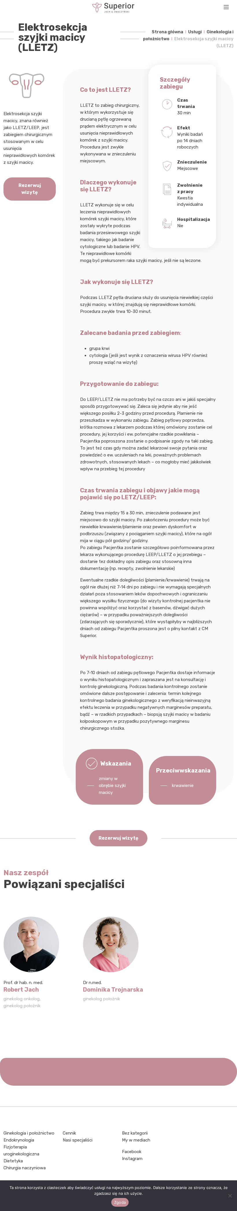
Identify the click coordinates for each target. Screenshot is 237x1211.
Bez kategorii (135, 1133)
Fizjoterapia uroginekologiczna (21, 1150)
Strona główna (167, 31)
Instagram (132, 1158)
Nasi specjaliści (77, 1140)
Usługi (195, 31)
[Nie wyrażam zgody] (230, 1196)
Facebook (131, 1151)
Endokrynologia (18, 1140)
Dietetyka (13, 1161)
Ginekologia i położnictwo (28, 1133)
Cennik (69, 1133)
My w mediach (136, 1140)
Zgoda (120, 1202)
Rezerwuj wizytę (29, 189)
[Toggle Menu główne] (118, 7)
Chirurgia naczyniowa (24, 1167)
